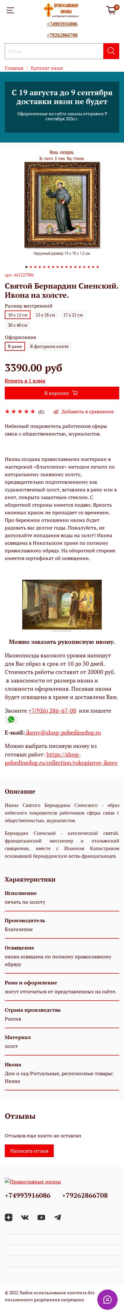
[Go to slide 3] (35, 267)
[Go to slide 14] (84, 267)
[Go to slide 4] (40, 267)
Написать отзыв (29, 1150)
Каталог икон (47, 67)
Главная (14, 67)
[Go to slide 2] (31, 267)
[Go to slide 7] (53, 267)
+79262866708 (62, 35)
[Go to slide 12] (75, 267)
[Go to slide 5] (44, 267)
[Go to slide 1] (26, 267)
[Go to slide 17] (98, 267)
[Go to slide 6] (49, 267)
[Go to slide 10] (66, 267)
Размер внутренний (28, 306)
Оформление (20, 337)
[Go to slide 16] (93, 267)
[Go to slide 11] (71, 267)
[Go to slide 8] (58, 267)
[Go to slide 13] (80, 267)
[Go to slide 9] (62, 267)
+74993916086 (62, 24)
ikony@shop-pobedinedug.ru (63, 732)
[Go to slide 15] (89, 267)
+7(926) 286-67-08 (52, 710)
